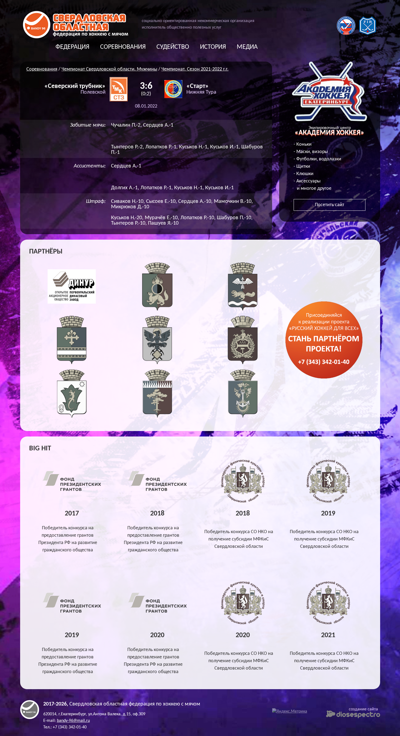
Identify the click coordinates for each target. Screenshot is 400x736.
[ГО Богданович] (72, 362)
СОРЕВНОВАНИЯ (123, 47)
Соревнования (41, 69)
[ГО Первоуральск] (157, 309)
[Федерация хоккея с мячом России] (346, 33)
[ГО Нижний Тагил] (243, 362)
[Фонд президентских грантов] (72, 491)
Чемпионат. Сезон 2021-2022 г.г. (195, 69)
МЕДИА (247, 47)
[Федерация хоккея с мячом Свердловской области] (75, 37)
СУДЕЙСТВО (172, 47)
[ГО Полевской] (72, 416)
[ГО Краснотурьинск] (243, 309)
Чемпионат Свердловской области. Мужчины (109, 69)
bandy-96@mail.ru (73, 721)
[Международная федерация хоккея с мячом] (367, 33)
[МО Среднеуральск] (157, 416)
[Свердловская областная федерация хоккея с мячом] (29, 717)
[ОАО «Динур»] (72, 309)
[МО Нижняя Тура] (243, 416)
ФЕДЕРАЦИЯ (72, 47)
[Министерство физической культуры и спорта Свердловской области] (242, 501)
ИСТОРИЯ (213, 47)
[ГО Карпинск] (157, 362)
